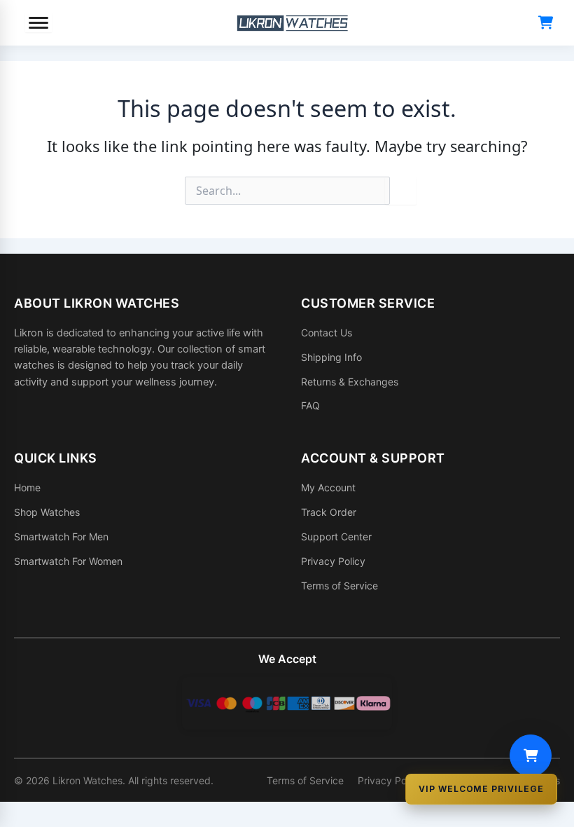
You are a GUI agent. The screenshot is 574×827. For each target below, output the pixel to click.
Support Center (336, 536)
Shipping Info (331, 357)
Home (27, 487)
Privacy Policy (333, 561)
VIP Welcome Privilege (481, 789)
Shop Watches (47, 512)
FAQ (310, 405)
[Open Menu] (38, 22)
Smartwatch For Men (61, 536)
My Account (328, 487)
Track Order (328, 512)
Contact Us (326, 333)
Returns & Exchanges (349, 382)
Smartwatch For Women (68, 561)
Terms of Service (339, 586)
